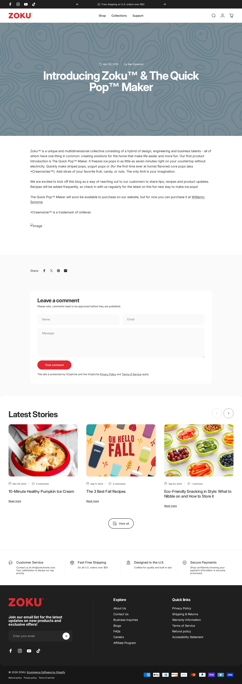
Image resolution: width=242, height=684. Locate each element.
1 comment (197, 483)
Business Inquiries (125, 620)
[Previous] (77, 4)
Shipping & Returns (185, 614)
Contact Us (120, 614)
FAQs (116, 631)
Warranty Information (186, 620)
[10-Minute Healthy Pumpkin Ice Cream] (43, 450)
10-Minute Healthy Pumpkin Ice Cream (41, 491)
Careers (118, 637)
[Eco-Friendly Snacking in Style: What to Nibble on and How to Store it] (198, 450)
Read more (15, 501)
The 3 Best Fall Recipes (106, 491)
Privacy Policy (108, 374)
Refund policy (181, 631)
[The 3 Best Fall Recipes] (121, 450)
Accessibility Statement (187, 637)
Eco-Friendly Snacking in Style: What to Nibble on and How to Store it (198, 493)
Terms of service (47, 678)
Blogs (117, 625)
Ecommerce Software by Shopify (46, 672)
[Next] (164, 4)
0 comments (42, 483)
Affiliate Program (124, 643)
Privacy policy (30, 678)
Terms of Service (131, 374)
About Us (119, 608)
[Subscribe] (66, 636)
